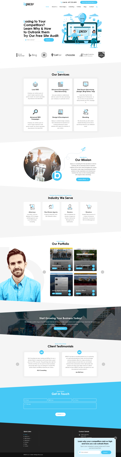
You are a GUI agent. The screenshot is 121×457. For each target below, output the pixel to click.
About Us (54, 6)
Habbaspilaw (56, 265)
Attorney (54, 268)
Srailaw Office (81, 291)
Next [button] (102, 272)
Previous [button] (44, 272)
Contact (91, 6)
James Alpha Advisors (59, 291)
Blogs (85, 6)
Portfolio (79, 6)
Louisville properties (83, 265)
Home (47, 6)
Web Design (62, 6)
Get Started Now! (60, 328)
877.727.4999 (72, 2)
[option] (61, 272)
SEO (53, 293)
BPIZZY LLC (26, 454)
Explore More (82, 179)
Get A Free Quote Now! (88, 2)
